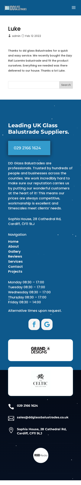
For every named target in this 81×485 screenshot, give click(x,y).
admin (16, 36)
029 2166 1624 (27, 148)
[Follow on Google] (47, 324)
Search (66, 85)
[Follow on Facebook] (34, 324)
